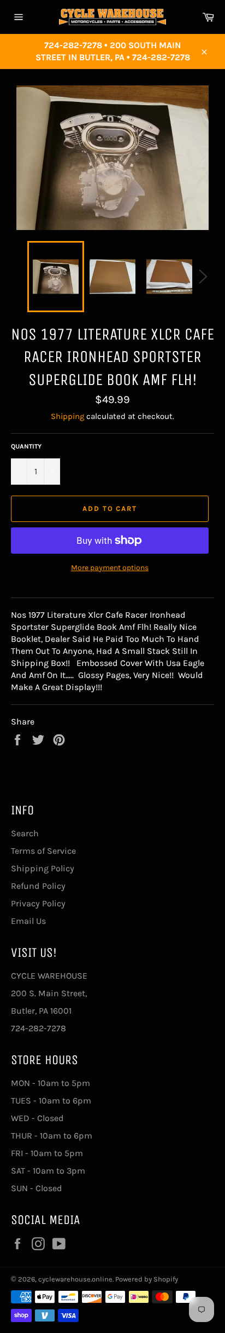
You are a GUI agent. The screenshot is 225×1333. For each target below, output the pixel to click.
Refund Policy (38, 886)
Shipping (67, 416)
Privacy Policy (38, 903)
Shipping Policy (42, 868)
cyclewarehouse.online (75, 1279)
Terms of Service (43, 851)
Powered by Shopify (146, 1279)
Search (25, 833)
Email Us (28, 921)
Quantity (26, 446)
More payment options (110, 567)
